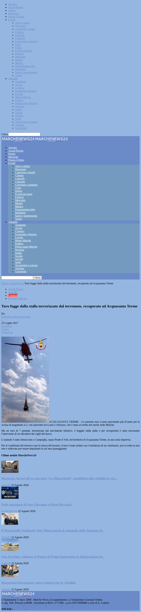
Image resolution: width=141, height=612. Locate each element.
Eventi (11, 19)
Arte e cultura (22, 22)
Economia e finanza (26, 90)
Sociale (19, 115)
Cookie (77, 605)
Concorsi (20, 38)
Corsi (18, 44)
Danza (18, 47)
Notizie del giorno (35, 605)
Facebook (19, 609)
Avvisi (18, 84)
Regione (19, 106)
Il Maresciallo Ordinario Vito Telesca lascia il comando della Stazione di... (53, 530)
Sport (18, 118)
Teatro (18, 75)
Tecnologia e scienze (26, 121)
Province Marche (17, 298)
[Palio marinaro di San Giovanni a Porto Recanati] (10, 497)
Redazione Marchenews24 (15, 316)
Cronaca (19, 87)
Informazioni (54, 605)
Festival (19, 53)
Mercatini (20, 56)
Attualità (13, 78)
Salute (18, 109)
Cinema (19, 32)
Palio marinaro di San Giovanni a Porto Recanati (36, 504)
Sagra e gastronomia (26, 72)
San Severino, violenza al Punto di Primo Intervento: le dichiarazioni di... (52, 556)
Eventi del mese (23, 50)
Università (20, 128)
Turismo (19, 125)
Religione (20, 69)
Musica (19, 63)
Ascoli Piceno (15, 7)
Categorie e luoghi (25, 29)
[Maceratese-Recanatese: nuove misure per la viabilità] (10, 575)
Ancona (12, 4)
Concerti (19, 35)
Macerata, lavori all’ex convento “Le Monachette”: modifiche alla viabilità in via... (59, 478)
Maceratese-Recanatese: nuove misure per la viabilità (38, 582)
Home (4, 283)
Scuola (19, 112)
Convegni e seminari (26, 41)
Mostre (19, 60)
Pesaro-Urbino (16, 16)
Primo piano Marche (26, 103)
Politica (19, 100)
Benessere (20, 25)
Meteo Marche (23, 97)
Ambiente (20, 81)
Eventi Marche (9, 511)
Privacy (67, 605)
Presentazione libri (25, 66)
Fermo (11, 10)
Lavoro (19, 94)
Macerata (13, 13)
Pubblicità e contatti (12, 605)
